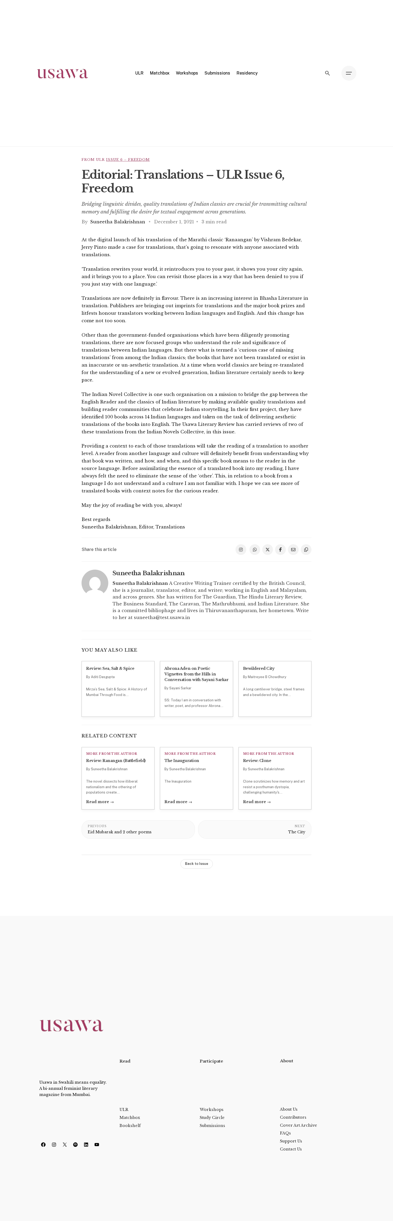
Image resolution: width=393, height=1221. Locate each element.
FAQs (285, 1133)
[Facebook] (43, 1145)
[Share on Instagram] (241, 549)
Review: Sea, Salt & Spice (110, 668)
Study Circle (212, 1117)
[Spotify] (75, 1145)
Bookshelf (130, 1125)
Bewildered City (259, 668)
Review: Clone (257, 760)
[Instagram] (54, 1145)
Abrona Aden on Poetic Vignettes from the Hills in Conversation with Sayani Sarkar (196, 674)
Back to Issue (196, 864)
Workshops (212, 1109)
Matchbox (130, 1117)
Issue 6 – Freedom (128, 159)
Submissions (212, 1125)
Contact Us (291, 1149)
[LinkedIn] (86, 1145)
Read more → (100, 801)
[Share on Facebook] (280, 549)
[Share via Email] (293, 549)
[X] (65, 1145)
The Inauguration (181, 760)
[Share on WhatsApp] (254, 549)
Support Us (291, 1141)
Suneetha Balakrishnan (118, 221)
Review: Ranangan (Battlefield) (116, 760)
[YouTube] (97, 1145)
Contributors (293, 1117)
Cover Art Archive (298, 1125)
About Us (289, 1109)
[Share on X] (267, 549)
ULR (124, 1109)
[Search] (327, 73)
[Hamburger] (348, 73)
